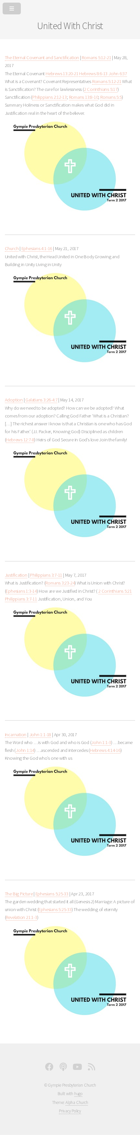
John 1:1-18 (40, 734)
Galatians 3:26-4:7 (41, 400)
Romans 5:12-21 (96, 57)
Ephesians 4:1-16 (36, 248)
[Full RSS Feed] (91, 1068)
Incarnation (16, 734)
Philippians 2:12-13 (49, 97)
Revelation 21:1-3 (21, 917)
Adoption (14, 400)
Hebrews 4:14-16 (105, 750)
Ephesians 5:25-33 (51, 894)
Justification (16, 575)
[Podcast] (63, 1068)
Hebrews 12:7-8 (20, 440)
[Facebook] (49, 1068)
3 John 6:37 (116, 73)
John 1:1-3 (101, 742)
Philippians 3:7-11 (46, 575)
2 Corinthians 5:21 (115, 591)
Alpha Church (76, 1102)
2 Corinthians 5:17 (101, 89)
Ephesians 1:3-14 (21, 591)
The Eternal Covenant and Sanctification (42, 57)
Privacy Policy (70, 1111)
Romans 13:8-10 (83, 97)
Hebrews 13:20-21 (62, 73)
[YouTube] (77, 1068)
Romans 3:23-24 (60, 583)
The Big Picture (19, 894)
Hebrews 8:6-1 (92, 73)
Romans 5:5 (111, 97)
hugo (78, 1093)
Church (12, 248)
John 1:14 (25, 750)
